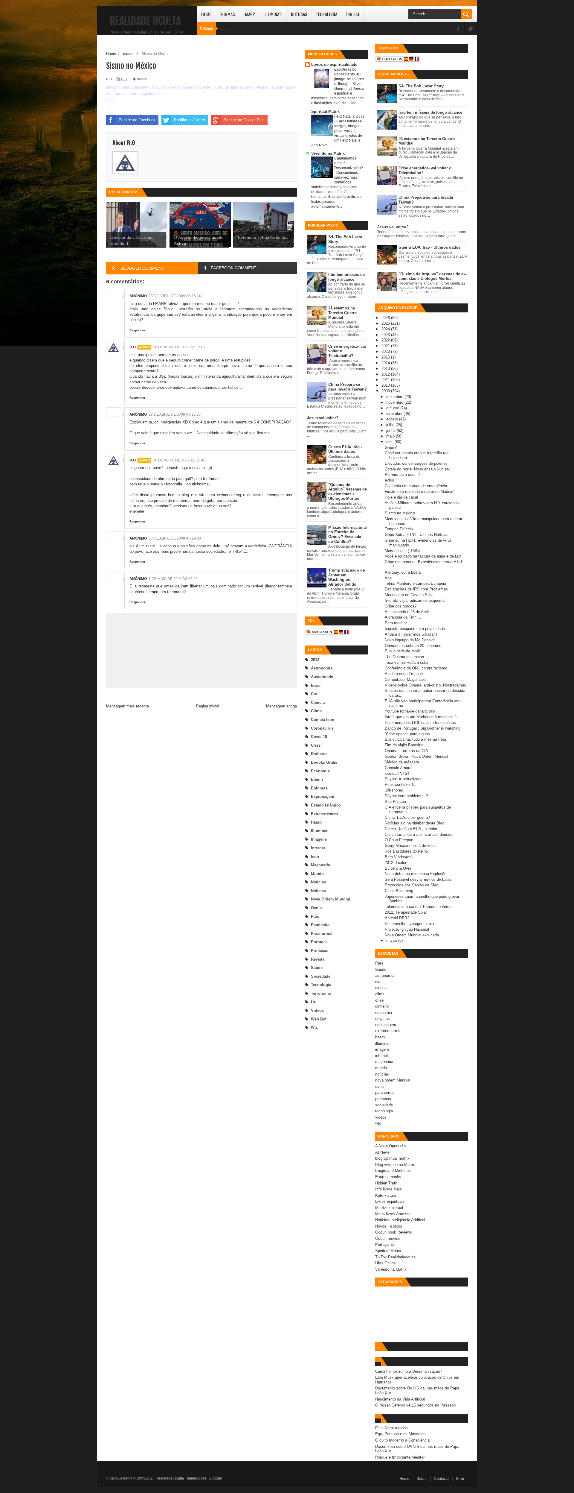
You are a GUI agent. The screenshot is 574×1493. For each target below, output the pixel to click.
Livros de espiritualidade (334, 64)
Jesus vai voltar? (322, 418)
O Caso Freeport (399, 840)
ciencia (318, 702)
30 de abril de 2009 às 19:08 (175, 538)
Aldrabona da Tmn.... (403, 617)
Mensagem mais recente (127, 706)
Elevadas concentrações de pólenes (416, 463)
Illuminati (273, 14)
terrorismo (321, 993)
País (315, 916)
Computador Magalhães (405, 679)
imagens (319, 839)
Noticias (299, 14)
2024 (386, 329)
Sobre (422, 1479)
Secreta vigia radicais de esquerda (415, 600)
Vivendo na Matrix (328, 153)
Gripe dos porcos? (400, 606)
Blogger (215, 1478)
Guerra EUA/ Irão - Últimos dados (345, 449)
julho (391, 425)
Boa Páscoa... (397, 801)
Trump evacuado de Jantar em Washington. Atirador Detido (346, 577)
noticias (318, 882)
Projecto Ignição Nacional (407, 929)
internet (318, 848)
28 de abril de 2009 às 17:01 (179, 347)
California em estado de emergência (416, 486)
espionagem (322, 796)
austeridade (322, 677)
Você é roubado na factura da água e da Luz (423, 556)
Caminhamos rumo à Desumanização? (408, 1371)
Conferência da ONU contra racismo (416, 668)
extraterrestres (324, 814)
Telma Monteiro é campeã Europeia (415, 583)
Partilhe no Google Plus (244, 120)
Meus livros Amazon (392, 1214)
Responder (137, 330)
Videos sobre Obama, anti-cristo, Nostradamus (425, 685)
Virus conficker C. (400, 784)
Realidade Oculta (145, 21)
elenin (317, 779)
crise (315, 745)
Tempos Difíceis (399, 529)
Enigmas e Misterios (393, 1170)
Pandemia (320, 925)
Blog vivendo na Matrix (395, 1164)
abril (390, 442)
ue (313, 1002)
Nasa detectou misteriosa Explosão (415, 873)
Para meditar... (397, 623)
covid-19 (319, 736)
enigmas (319, 788)
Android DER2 (397, 918)
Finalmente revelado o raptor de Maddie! (419, 491)
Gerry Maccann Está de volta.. (411, 845)
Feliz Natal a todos (349, 116)
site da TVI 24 (397, 773)
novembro (395, 402)
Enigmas (227, 14)
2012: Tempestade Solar (406, 912)
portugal (319, 942)
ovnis (316, 908)
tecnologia (321, 984)
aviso (389, 480)
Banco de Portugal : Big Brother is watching (422, 728)
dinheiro (319, 753)
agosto (392, 419)
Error (460, 1479)
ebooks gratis (324, 762)
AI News (382, 1152)
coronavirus (322, 728)
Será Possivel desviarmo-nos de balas (418, 879)
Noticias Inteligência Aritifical (400, 1220)
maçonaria (320, 865)
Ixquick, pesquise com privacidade (415, 628)
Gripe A (391, 447)
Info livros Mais (388, 1189)
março (392, 940)
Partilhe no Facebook (137, 120)
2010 (386, 385)
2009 (386, 391)
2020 (386, 351)
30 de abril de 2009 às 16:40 (179, 460)
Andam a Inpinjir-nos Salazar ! (411, 634)
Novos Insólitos (388, 1226)
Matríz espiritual (389, 1207)
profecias (319, 950)
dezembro (395, 396)
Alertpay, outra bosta (403, 572)
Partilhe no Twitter (189, 120)
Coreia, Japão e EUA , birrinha (411, 829)
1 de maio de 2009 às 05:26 (173, 579)
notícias (318, 890)
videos (317, 1010)
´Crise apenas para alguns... (409, 734)
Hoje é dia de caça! (401, 497)
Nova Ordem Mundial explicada (412, 935)
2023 (386, 334)
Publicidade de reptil (402, 651)
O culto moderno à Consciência (402, 1440)
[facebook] (458, 29)
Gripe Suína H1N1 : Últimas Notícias (416, 534)
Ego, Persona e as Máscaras (400, 1434)
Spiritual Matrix (325, 111)
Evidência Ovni (398, 868)
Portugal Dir (385, 1244)
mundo (317, 873)
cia (314, 694)
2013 (386, 368)
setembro (395, 413)
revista (317, 959)
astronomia (321, 668)
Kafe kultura (385, 1195)
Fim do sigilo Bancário (404, 745)
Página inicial (207, 706)
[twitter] (471, 29)
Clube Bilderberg (399, 890)
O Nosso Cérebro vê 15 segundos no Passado (415, 1405)
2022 (386, 340)
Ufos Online (385, 1263)
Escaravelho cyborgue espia (409, 923)
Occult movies (387, 1238)
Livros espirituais (389, 1201)
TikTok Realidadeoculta (395, 1257)
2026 (386, 317)
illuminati (320, 831)
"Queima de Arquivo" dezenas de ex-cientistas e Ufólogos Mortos (347, 491)
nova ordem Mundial (330, 899)
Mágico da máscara (402, 762)
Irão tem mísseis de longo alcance (346, 277)
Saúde (317, 967)
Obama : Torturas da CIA (406, 750)
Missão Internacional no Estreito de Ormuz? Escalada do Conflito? (347, 534)
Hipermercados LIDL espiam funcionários (420, 722)
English (353, 14)
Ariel (389, 578)
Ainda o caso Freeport (404, 674)
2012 (315, 659)
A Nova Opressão (390, 1146)
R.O (132, 347)
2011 (386, 379)
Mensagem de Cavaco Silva (409, 595)
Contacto (441, 1479)
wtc (314, 1027)
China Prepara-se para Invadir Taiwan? (347, 386)
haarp (316, 822)
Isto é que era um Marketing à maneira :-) (421, 717)
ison (315, 856)
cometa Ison (322, 719)
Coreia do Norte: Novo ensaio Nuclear (417, 469)
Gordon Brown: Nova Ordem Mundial (416, 756)
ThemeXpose (196, 1478)
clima (316, 711)
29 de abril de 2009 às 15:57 (175, 414)
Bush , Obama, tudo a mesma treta (415, 739)
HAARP (249, 14)
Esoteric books (388, 1177)
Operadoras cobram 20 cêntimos (413, 645)
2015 (386, 357)
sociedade (320, 976)
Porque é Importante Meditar (400, 1457)
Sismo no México (400, 513)
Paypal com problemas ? (406, 796)
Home (206, 14)
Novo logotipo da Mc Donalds (410, 640)
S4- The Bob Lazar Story (421, 86)
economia (320, 771)
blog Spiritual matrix (392, 1158)
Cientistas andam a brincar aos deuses (418, 834)
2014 (386, 363)
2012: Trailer (395, 862)
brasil (316, 685)
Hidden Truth (386, 1183)
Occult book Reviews (393, 1232)
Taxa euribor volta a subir (406, 662)
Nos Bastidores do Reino (406, 851)
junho (391, 430)
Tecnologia (326, 14)
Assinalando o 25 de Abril (407, 612)
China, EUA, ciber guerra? (407, 817)
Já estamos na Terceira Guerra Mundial (342, 313)
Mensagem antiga (281, 706)
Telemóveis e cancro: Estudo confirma (418, 906)
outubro (393, 408)
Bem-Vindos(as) (399, 857)
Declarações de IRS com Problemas (416, 589)
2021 (386, 346)
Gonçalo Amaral (398, 768)
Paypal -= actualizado (403, 779)
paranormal (321, 933)
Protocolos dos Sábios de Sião (411, 885)
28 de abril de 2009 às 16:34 (175, 296)
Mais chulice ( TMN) (402, 551)
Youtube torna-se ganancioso (410, 711)
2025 (386, 323)
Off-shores (394, 790)
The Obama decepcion (404, 656)
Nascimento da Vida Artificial (400, 1399)
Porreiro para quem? (402, 474)
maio (391, 436)
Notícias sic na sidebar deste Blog (414, 823)
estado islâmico (326, 805)
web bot (318, 1019)
